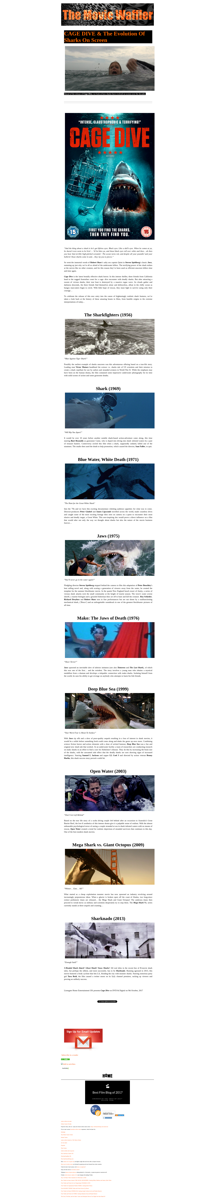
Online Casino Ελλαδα (66, 1124)
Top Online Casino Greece (67, 1134)
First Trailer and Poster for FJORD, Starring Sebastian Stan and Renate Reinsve (79, 1193)
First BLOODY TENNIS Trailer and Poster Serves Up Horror (75, 1188)
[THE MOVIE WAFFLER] (65, 1059)
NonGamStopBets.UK (66, 1156)
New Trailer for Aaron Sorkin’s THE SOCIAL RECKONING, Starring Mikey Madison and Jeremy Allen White (86, 1180)
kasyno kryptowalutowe (71, 1172)
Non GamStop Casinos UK (67, 1153)
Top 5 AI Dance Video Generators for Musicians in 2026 (73, 1177)
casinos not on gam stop (68, 1161)
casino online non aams (66, 1121)
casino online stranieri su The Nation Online (71, 1140)
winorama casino (75, 1169)
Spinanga (63, 1132)
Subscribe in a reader (69, 1055)
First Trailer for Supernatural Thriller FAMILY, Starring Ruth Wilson (76, 1185)
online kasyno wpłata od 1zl (71, 1175)
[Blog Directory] (119, 1115)
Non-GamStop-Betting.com (67, 1158)
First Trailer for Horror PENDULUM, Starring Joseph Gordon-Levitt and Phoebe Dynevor (81, 1191)
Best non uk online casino (67, 1164)
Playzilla (63, 1145)
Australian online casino (75, 1129)
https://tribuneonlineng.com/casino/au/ (99, 1126)
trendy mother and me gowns (67, 1150)
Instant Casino (64, 1137)
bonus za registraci (81, 1167)
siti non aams (64, 1142)
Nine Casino (64, 1148)
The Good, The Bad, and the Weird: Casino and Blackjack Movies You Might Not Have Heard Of (83, 1196)
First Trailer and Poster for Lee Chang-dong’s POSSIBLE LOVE (75, 1183)
